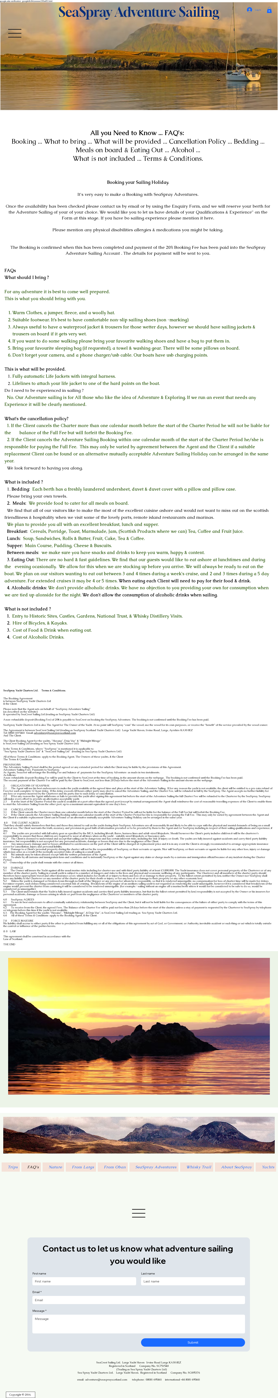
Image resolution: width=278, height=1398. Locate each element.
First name (39, 1273)
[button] (269, 10)
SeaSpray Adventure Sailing (139, 12)
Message (39, 1311)
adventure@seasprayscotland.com (55, 733)
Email (37, 1292)
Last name (148, 1273)
